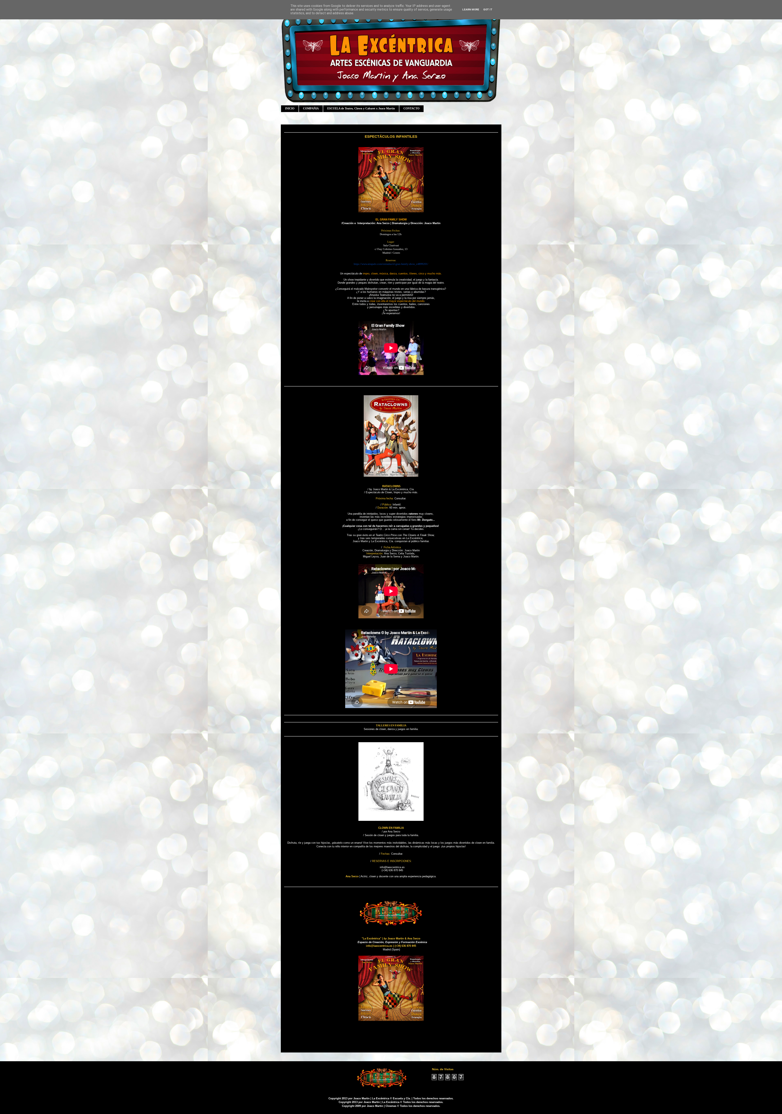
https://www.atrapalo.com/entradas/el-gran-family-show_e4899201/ (391, 263)
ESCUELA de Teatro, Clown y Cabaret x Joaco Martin (361, 108)
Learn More (470, 9)
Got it (487, 9)
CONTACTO (411, 108)
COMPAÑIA (311, 108)
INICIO (289, 108)
